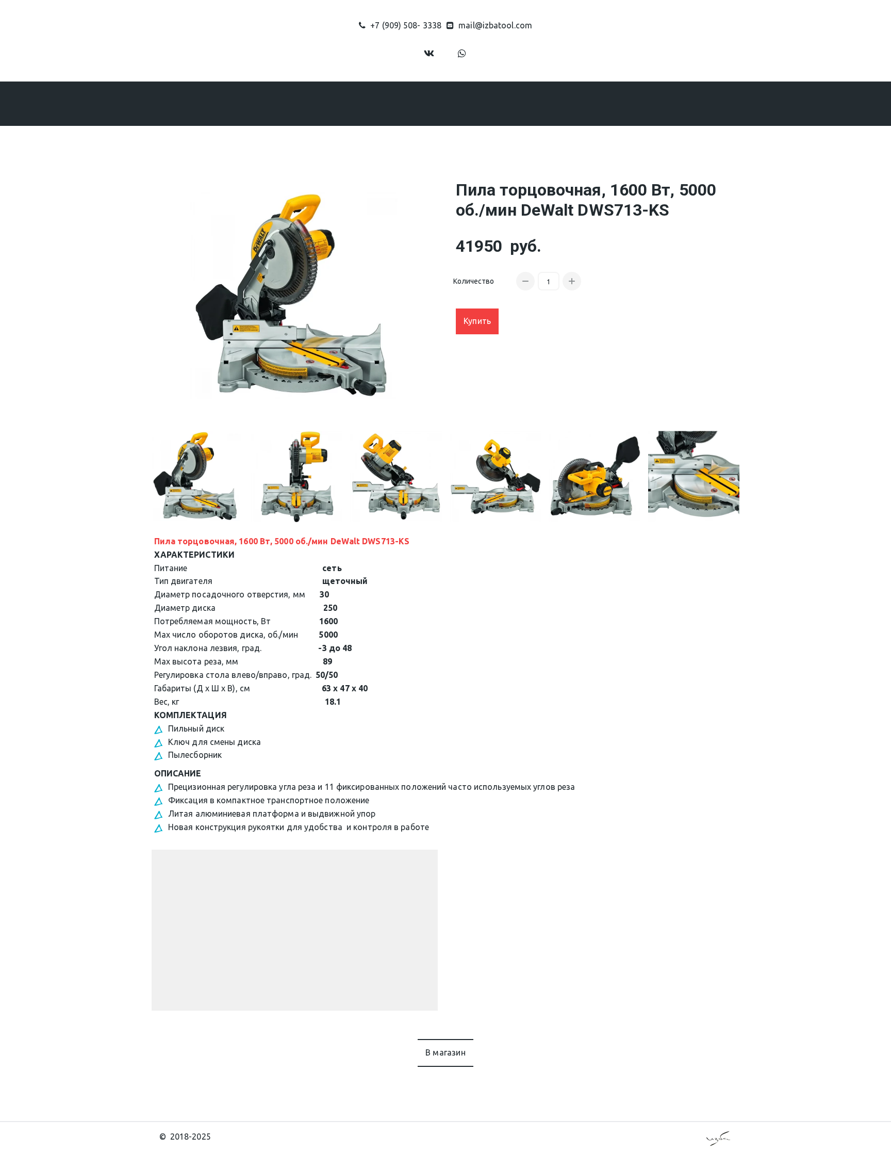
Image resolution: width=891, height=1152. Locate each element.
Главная (259, 103)
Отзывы (523, 103)
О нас (307, 103)
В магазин (445, 1052)
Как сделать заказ (451, 103)
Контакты (579, 103)
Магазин (366, 103)
